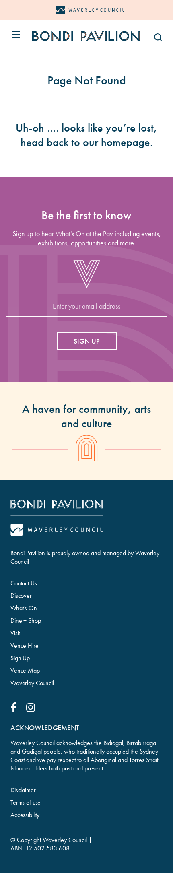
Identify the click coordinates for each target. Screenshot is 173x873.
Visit (15, 633)
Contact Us (23, 583)
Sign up (87, 341)
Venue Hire (24, 645)
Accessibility (24, 815)
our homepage (116, 142)
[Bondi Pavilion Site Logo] (86, 36)
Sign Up (20, 658)
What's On (23, 608)
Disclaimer (23, 790)
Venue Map (25, 670)
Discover (21, 595)
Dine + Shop (25, 620)
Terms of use (25, 802)
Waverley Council (32, 683)
